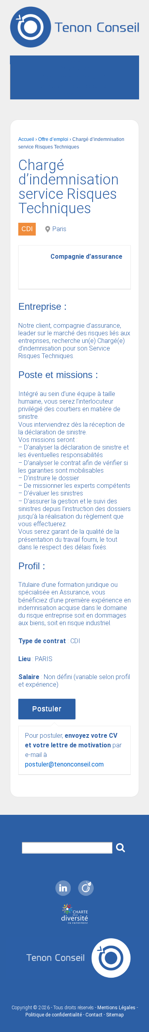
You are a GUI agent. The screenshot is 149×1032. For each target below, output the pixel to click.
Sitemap (115, 1015)
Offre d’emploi (53, 139)
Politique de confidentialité (53, 1015)
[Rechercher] (120, 845)
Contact (74, 95)
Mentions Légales (116, 1007)
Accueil (74, 59)
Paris (59, 229)
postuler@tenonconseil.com (64, 764)
